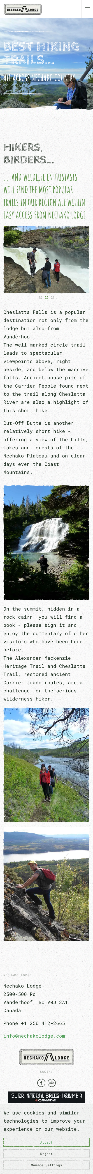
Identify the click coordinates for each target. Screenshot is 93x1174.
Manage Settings (46, 1165)
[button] (87, 9)
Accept (46, 1142)
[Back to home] (22, 9)
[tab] (40, 297)
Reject (46, 1153)
